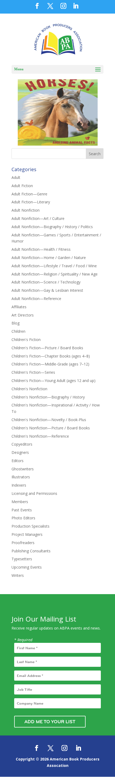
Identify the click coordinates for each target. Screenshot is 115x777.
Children (18, 331)
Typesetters (21, 558)
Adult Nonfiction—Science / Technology (45, 282)
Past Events (21, 509)
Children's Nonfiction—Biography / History (48, 397)
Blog (15, 323)
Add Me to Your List (49, 722)
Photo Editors (23, 517)
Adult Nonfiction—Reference (36, 298)
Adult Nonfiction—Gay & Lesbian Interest (47, 290)
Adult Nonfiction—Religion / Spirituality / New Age (54, 274)
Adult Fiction (22, 185)
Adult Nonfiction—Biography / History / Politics (52, 226)
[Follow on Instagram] (64, 748)
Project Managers (27, 534)
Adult (15, 177)
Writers (17, 575)
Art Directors (22, 315)
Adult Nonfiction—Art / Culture (37, 218)
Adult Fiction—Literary (30, 201)
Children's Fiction (26, 339)
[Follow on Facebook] (37, 748)
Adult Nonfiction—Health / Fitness (41, 249)
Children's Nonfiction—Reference (40, 436)
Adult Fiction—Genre (29, 193)
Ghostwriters (22, 468)
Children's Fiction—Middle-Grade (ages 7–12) (50, 364)
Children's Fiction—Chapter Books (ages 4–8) (50, 356)
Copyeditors (21, 444)
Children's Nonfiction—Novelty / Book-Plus (48, 419)
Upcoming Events (26, 567)
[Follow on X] (50, 748)
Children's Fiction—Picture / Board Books (47, 347)
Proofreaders (22, 542)
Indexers (18, 485)
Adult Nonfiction (25, 210)
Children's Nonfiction (29, 388)
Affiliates (18, 306)
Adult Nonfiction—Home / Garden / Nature (48, 257)
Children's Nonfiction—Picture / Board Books (50, 427)
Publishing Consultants (31, 550)
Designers (20, 452)
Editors (17, 460)
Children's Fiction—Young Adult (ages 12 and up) (53, 380)
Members (19, 501)
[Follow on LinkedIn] (78, 748)
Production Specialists (30, 526)
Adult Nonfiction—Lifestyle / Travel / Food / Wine (54, 265)
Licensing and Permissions (34, 493)
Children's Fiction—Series (33, 372)
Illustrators (20, 476)
